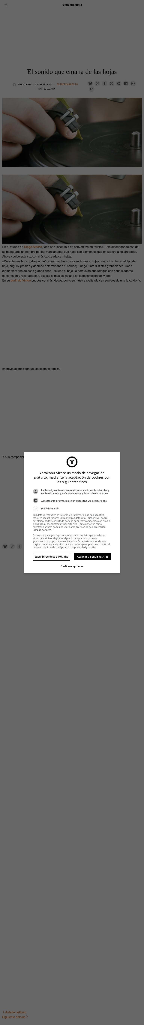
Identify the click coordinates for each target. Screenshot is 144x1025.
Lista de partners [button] (42, 530)
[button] (72, 508)
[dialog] (72, 512)
